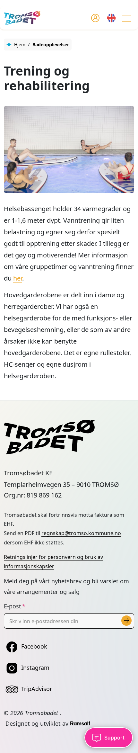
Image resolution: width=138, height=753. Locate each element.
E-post (12, 606)
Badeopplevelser (50, 44)
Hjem (19, 44)
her (17, 278)
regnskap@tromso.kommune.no (81, 533)
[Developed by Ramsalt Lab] (80, 723)
